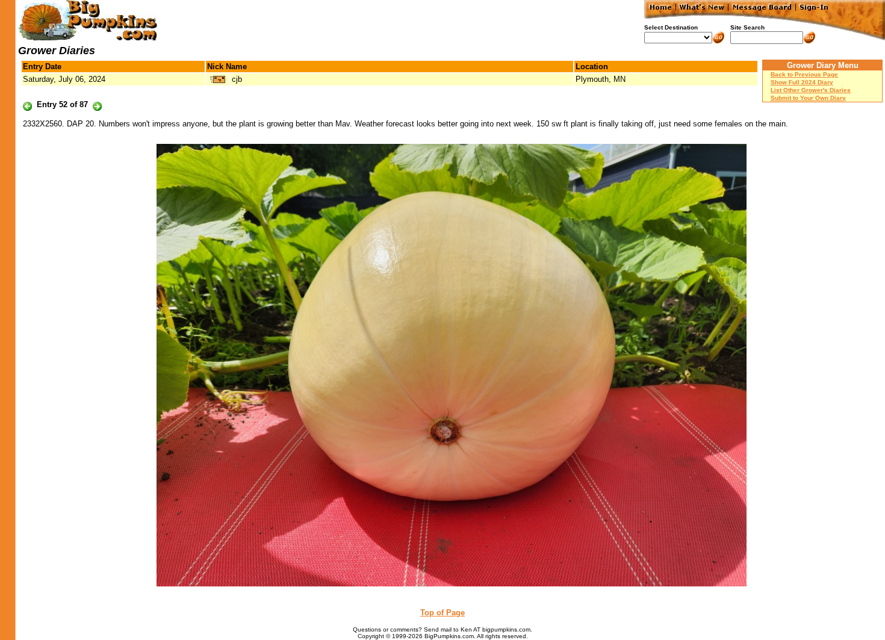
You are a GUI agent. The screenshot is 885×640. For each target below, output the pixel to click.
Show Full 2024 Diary (802, 82)
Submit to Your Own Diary (808, 98)
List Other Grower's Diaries (811, 90)
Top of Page (442, 612)
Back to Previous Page (804, 74)
